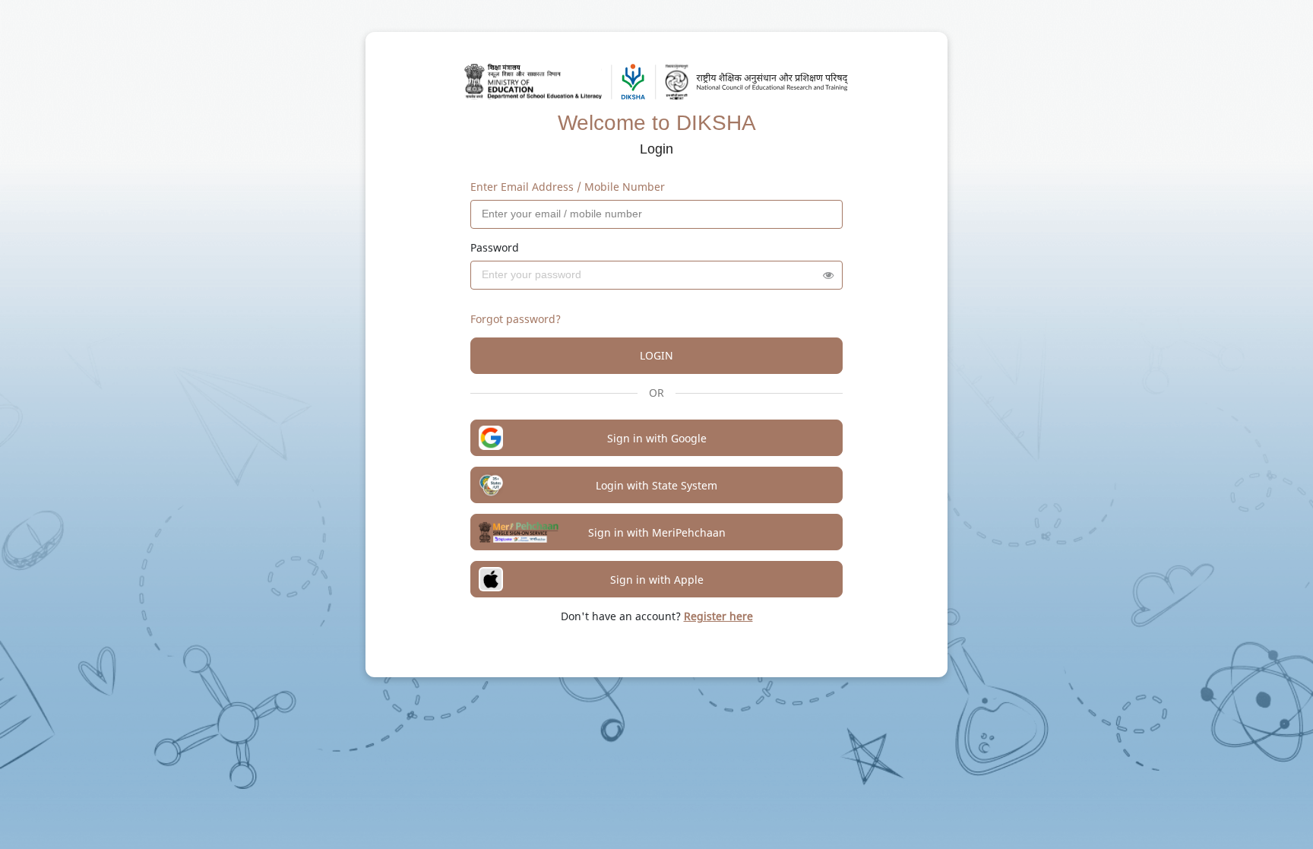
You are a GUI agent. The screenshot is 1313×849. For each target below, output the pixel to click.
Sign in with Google (657, 438)
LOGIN (656, 355)
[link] (718, 616)
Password (494, 247)
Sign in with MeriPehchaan (657, 532)
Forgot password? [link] (515, 318)
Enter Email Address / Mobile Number (567, 186)
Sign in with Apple (657, 579)
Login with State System (656, 485)
